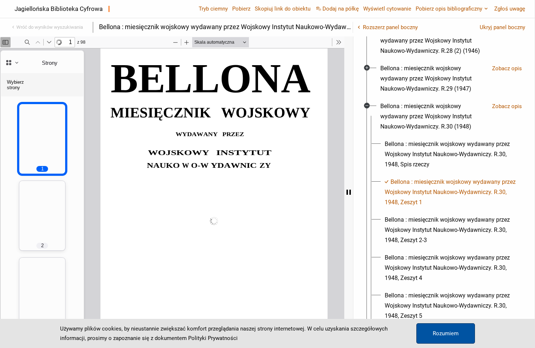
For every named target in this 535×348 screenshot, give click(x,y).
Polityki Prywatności (213, 338)
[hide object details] (348, 192)
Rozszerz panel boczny (390, 27)
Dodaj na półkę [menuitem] (340, 8)
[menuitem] (433, 40)
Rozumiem (446, 333)
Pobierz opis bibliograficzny (449, 8)
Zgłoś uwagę (509, 8)
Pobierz (241, 8)
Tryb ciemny (213, 8)
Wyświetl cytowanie (387, 8)
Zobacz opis (507, 68)
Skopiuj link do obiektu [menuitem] (282, 8)
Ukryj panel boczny (502, 27)
